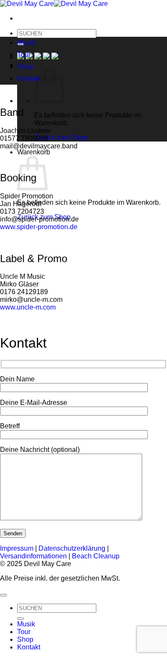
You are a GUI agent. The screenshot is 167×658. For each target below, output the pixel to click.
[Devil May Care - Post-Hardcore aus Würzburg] (54, 3)
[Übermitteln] (20, 618)
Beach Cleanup (95, 556)
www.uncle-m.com (28, 307)
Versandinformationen (33, 556)
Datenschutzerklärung (72, 548)
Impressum (16, 548)
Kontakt (28, 78)
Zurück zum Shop (61, 137)
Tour (23, 54)
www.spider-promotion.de (39, 226)
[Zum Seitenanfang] (3, 595)
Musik (26, 42)
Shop (25, 66)
